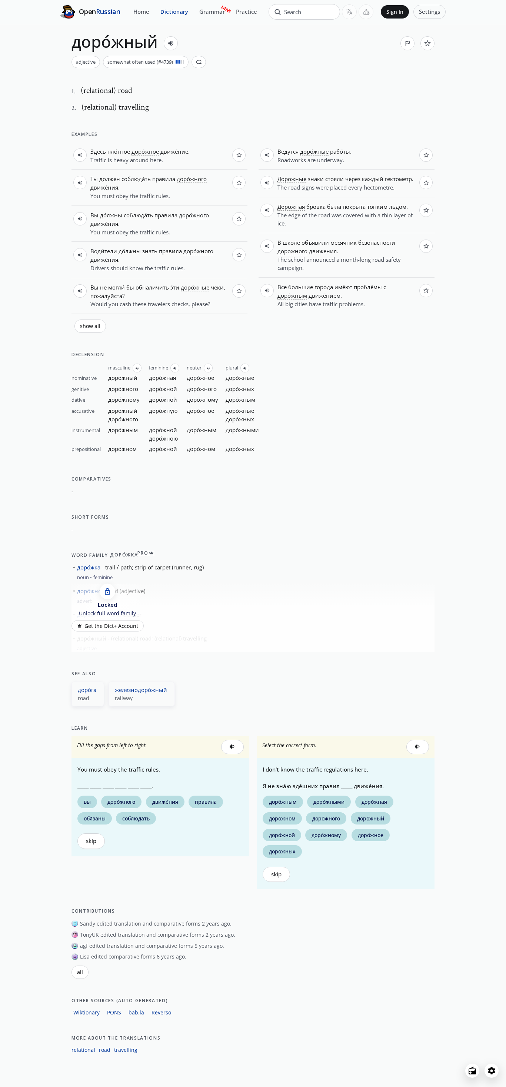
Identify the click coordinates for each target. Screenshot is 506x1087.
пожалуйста (106, 296)
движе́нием (324, 295)
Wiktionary (86, 1012)
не (103, 287)
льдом (397, 206)
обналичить (152, 287)
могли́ (116, 287)
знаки (316, 179)
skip (91, 840)
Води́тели (103, 251)
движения (323, 251)
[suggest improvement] (407, 43)
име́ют (343, 287)
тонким (377, 206)
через (352, 179)
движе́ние (174, 151)
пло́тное (118, 151)
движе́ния (104, 187)
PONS (114, 1012)
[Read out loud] (171, 43)
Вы (94, 215)
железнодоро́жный (141, 689)
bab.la (136, 1012)
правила (163, 179)
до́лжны (111, 215)
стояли (334, 179)
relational (83, 1049)
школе (291, 242)
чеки (217, 287)
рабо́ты (340, 151)
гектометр (398, 179)
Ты (94, 179)
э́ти (174, 287)
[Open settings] (492, 1071)
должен (109, 179)
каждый (372, 179)
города (323, 287)
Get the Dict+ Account (111, 625)
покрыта (354, 206)
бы (130, 287)
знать (149, 251)
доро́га (87, 689)
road (104, 1049)
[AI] (366, 11)
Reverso (161, 1012)
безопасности (376, 242)
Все (282, 287)
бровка (316, 206)
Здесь (98, 151)
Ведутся (288, 151)
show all (90, 326)
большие (300, 287)
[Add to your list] (427, 43)
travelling (125, 1049)
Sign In (394, 12)
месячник (343, 242)
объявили (315, 242)
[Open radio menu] (472, 1071)
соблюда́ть (136, 179)
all (80, 972)
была (334, 206)
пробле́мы (368, 287)
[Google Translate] (349, 11)
